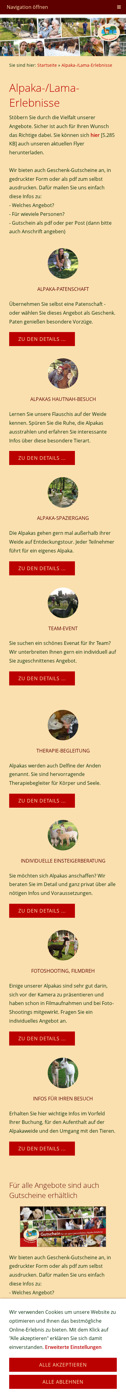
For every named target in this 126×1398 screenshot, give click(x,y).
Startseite (47, 65)
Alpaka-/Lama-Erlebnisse (86, 65)
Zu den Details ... (42, 339)
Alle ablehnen (63, 1381)
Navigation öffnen (27, 7)
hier (95, 135)
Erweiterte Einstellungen (73, 1347)
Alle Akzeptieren (63, 1364)
